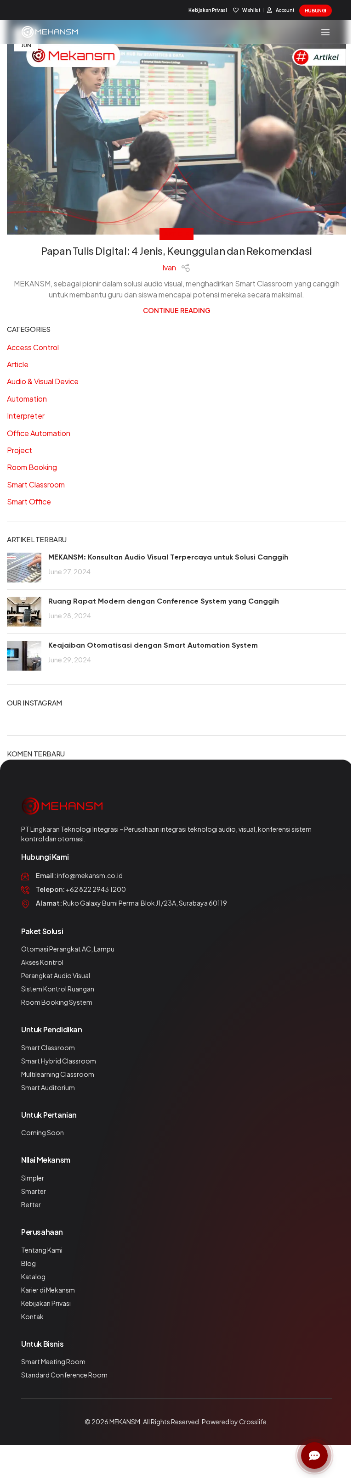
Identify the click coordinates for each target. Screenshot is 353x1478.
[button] (325, 32)
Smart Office (29, 501)
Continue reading (177, 310)
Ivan (169, 267)
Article (176, 233)
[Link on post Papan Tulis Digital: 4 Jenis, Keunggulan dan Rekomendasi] (176, 127)
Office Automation (38, 433)
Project (19, 450)
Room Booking (32, 467)
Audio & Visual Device (43, 381)
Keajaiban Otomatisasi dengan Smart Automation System (153, 645)
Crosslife (253, 1421)
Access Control (33, 347)
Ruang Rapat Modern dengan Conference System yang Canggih (163, 601)
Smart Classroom (36, 484)
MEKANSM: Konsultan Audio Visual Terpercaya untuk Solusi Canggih (168, 557)
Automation (27, 398)
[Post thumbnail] (24, 567)
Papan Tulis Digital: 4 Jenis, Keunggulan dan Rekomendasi (176, 250)
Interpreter (26, 415)
